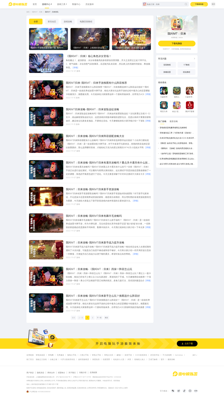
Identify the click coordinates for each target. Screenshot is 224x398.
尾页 (106, 318)
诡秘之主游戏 (41, 359)
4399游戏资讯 (141, 355)
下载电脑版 (177, 43)
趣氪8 (119, 355)
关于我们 (72, 373)
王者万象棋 (153, 359)
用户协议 (30, 373)
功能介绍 (82, 372)
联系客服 (117, 381)
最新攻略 (171, 359)
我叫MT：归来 (37, 12)
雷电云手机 (96, 355)
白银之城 (53, 359)
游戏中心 (46, 4)
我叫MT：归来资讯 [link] (51, 12)
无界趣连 (60, 355)
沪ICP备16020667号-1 (64, 377)
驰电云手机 (71, 355)
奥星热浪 (96, 359)
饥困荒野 (106, 359)
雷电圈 (51, 355)
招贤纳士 (61, 373)
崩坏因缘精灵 (83, 359)
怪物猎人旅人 (139, 359)
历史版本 (90, 4)
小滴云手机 (84, 355)
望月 (162, 359)
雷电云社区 (108, 355)
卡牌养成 (174, 37)
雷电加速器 (40, 355)
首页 (35, 4)
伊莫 (129, 359)
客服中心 (76, 4)
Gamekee (179, 355)
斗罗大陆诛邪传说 (67, 359)
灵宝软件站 (154, 355)
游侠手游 (128, 355)
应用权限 (93, 372)
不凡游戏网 (167, 355)
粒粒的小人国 (118, 359)
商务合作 (51, 373)
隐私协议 (40, 373)
